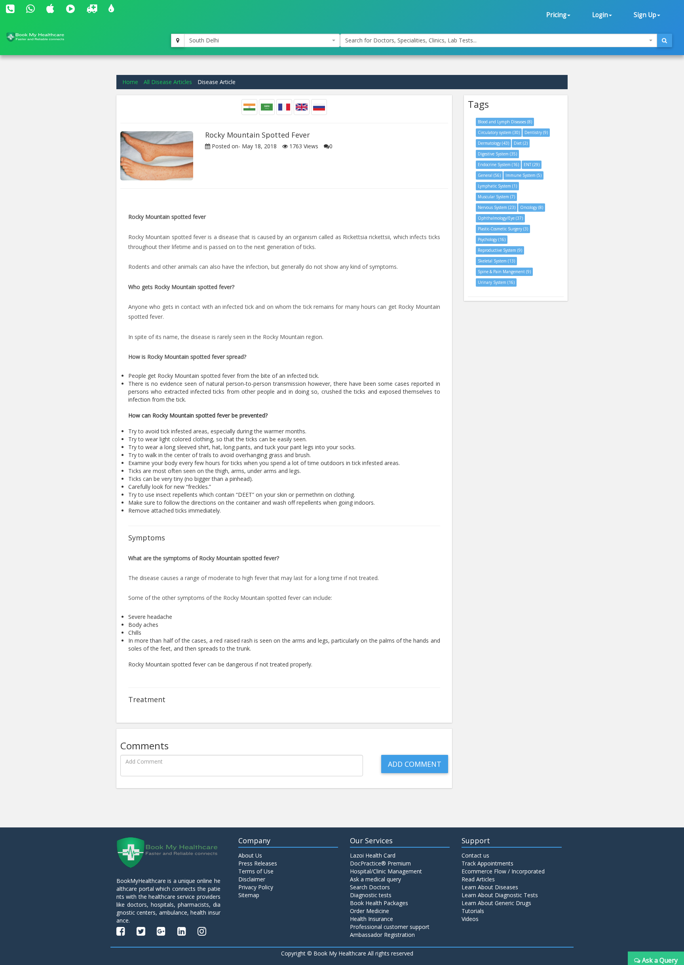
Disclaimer (251, 879)
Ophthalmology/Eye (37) (500, 218)
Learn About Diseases (490, 887)
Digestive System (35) (497, 154)
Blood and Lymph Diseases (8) (505, 121)
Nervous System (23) (496, 207)
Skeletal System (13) (496, 261)
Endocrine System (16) (498, 164)
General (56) (489, 175)
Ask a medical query (375, 879)
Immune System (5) (523, 175)
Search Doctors (370, 887)
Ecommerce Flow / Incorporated (503, 871)
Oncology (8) (531, 207)
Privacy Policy (255, 887)
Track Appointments (487, 863)
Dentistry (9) (536, 132)
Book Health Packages (379, 903)
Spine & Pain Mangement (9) (504, 271)
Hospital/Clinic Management (386, 871)
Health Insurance (371, 919)
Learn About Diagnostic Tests (500, 895)
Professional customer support (389, 927)
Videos (470, 919)
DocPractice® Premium (380, 863)
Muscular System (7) (496, 196)
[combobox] (262, 40)
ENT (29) (532, 164)
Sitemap (248, 895)
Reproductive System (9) (500, 250)
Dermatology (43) (493, 143)
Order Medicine (369, 911)
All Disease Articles (168, 82)
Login (600, 15)
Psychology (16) (491, 239)
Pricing (556, 15)
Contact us (475, 855)
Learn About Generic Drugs (496, 903)
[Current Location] (177, 40)
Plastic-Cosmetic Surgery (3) (503, 229)
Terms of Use (256, 871)
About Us (250, 855)
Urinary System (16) (496, 282)
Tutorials (473, 911)
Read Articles (478, 879)
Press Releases (257, 863)
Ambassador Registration (382, 934)
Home (130, 82)
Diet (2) (521, 143)
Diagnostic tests (370, 895)
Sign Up (645, 15)
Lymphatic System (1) (497, 186)
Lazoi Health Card (372, 855)
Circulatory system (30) (499, 132)
